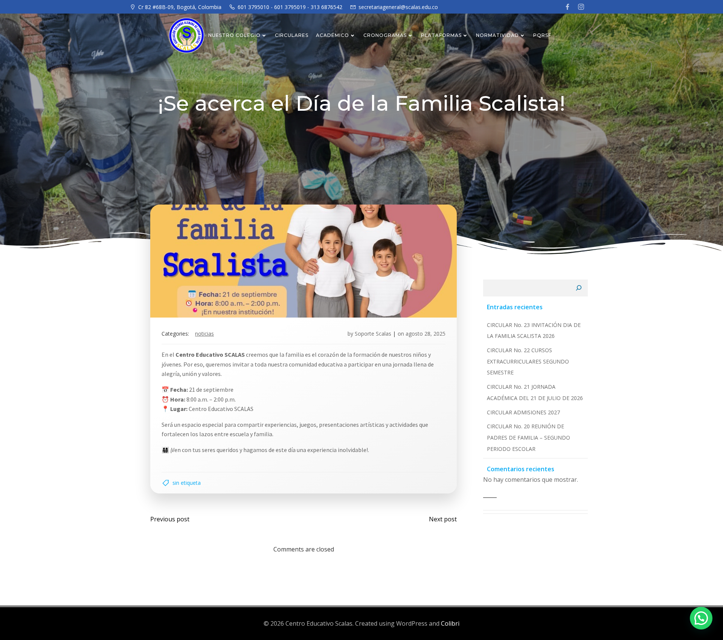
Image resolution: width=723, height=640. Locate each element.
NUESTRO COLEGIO (234, 35)
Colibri (450, 623)
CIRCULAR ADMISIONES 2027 (523, 412)
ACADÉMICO (332, 35)
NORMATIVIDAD (497, 35)
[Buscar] (579, 288)
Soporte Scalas (373, 333)
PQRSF (542, 35)
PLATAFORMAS (441, 35)
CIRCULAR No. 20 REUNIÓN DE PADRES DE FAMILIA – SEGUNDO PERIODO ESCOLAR (528, 437)
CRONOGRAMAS (385, 35)
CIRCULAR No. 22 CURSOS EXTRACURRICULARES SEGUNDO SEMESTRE (528, 361)
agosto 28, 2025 (425, 333)
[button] (701, 618)
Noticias (204, 333)
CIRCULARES (291, 35)
